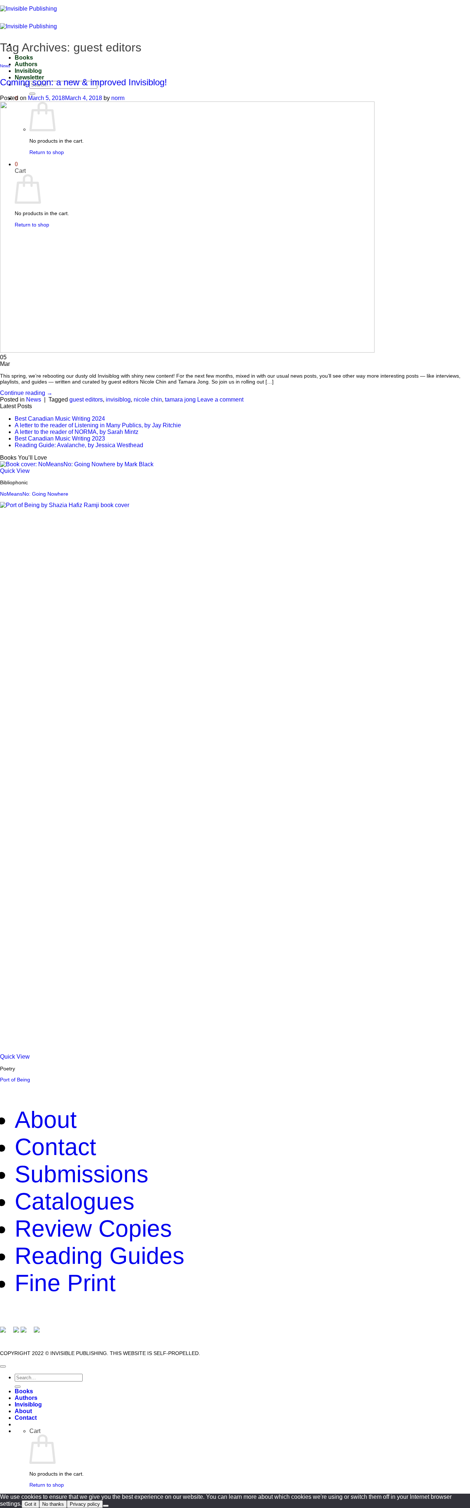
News (5, 66)
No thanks (53, 1504)
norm (117, 98)
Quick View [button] (15, 471)
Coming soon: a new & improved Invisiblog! (83, 82)
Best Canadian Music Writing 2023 (60, 438)
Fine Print (65, 1283)
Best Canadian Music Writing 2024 (60, 419)
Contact (55, 1147)
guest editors (86, 399)
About (46, 1119)
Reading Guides (99, 1256)
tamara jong (180, 399)
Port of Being (15, 1080)
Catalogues (74, 1201)
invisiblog (118, 399)
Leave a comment (220, 399)
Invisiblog (28, 71)
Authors (26, 64)
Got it (30, 1504)
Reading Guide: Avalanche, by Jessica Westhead (79, 445)
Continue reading (26, 393)
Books (24, 57)
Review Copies (93, 1228)
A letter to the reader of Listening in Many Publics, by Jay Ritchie (98, 425)
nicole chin (148, 399)
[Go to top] (3, 1366)
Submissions (81, 1174)
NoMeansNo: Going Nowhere (34, 494)
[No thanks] (106, 1506)
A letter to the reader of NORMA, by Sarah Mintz (76, 432)
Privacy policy (85, 1504)
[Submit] (32, 94)
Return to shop (46, 1485)
